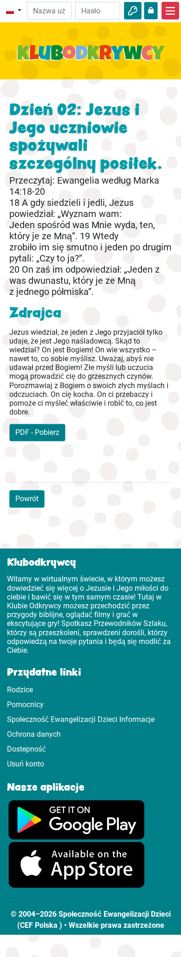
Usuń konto (25, 763)
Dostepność (26, 749)
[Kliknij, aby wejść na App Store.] (76, 864)
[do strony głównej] (90, 58)
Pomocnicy (25, 704)
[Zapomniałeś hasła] (151, 10)
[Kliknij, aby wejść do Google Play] (76, 819)
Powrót (27, 498)
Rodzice (20, 689)
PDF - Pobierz (37, 432)
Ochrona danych (34, 734)
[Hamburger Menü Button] (170, 10)
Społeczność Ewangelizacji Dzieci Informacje (81, 719)
